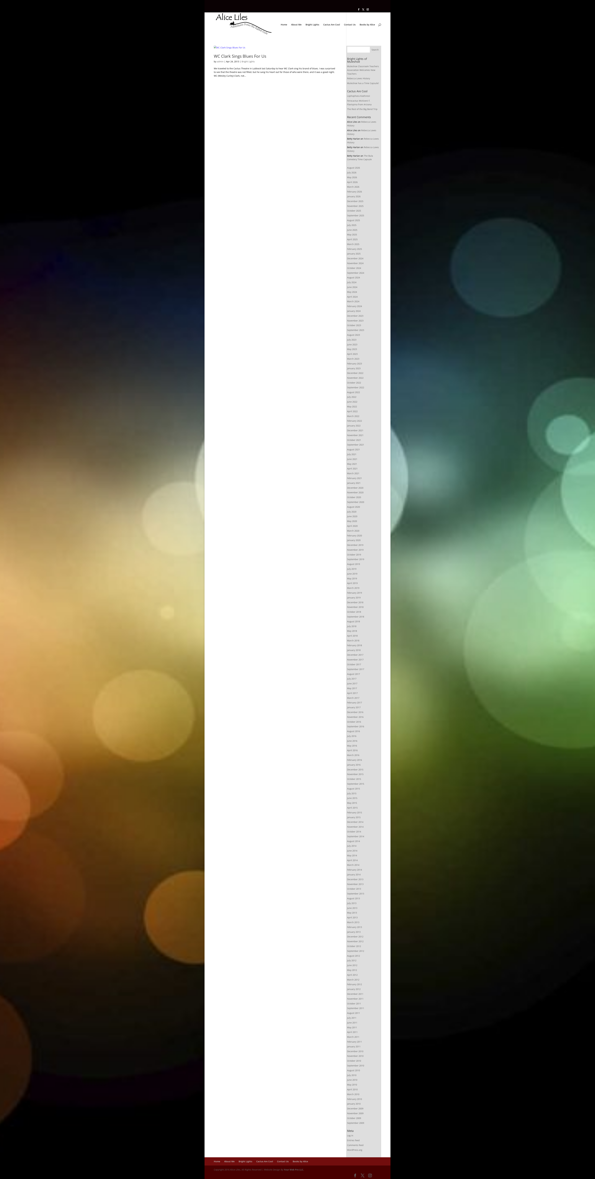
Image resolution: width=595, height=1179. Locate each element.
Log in (350, 1135)
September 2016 (355, 726)
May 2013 (352, 912)
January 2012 (354, 989)
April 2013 (352, 917)
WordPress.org (354, 1149)
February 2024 (354, 306)
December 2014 (355, 821)
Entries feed (353, 1140)
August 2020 (353, 506)
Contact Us (350, 25)
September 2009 (355, 1122)
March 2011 (353, 1036)
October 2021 (354, 440)
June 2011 (352, 1022)
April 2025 (352, 239)
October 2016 (354, 721)
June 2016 (352, 740)
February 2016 (354, 759)
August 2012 (353, 955)
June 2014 (352, 850)
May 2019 (352, 578)
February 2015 (354, 812)
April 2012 (352, 974)
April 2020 (352, 525)
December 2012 (355, 936)
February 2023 (354, 363)
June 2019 (352, 573)
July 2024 (351, 282)
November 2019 (355, 549)
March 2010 (353, 1094)
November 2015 (355, 774)
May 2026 (352, 177)
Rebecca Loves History (358, 78)
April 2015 (352, 807)
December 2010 (355, 1051)
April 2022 (352, 411)
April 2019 (352, 583)
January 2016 (354, 764)
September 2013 (355, 893)
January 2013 (354, 931)
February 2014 (354, 869)
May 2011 (352, 1027)
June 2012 (352, 965)
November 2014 (355, 826)
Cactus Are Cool (331, 25)
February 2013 (354, 927)
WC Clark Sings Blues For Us (240, 56)
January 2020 (354, 540)
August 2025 (353, 220)
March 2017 (353, 697)
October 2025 (354, 210)
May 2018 (352, 630)
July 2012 (351, 960)
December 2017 (355, 654)
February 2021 (354, 478)
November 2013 (355, 884)
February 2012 (354, 984)
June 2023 (352, 344)
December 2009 (355, 1108)
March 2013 (353, 922)
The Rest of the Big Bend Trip (362, 109)
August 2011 (353, 1013)
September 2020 (355, 502)
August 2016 (353, 731)
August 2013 (353, 898)
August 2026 (353, 167)
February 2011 (354, 1041)
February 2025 (354, 248)
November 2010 (355, 1055)
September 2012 (355, 950)
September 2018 (355, 616)
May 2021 (352, 463)
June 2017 (352, 683)
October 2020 (354, 497)
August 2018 (353, 621)
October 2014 (354, 831)
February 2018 (354, 645)
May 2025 (352, 234)
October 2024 (354, 268)
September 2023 (355, 330)
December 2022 (355, 373)
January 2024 (354, 311)
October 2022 (354, 382)
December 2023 (355, 315)
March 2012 (353, 979)
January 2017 (354, 707)
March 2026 (353, 186)
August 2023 (353, 334)
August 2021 (353, 449)
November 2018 (355, 607)
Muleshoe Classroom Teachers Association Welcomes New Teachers (363, 70)
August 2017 (353, 674)
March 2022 (353, 416)
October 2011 (354, 1003)
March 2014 (353, 864)
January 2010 (354, 1103)
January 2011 (354, 1046)
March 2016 (353, 755)
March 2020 (353, 530)
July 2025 (351, 225)
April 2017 (352, 693)
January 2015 (354, 817)
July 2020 (351, 511)
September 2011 (355, 1008)
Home (284, 25)
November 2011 (355, 998)
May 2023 (352, 349)
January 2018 (354, 650)
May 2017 (352, 688)
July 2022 (351, 396)
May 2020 (352, 521)
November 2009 (355, 1113)
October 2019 (354, 554)
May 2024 (352, 291)
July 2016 (351, 736)
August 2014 (353, 841)
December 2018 (355, 602)
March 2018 (353, 640)
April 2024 (352, 296)
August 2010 (353, 1070)
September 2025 (355, 215)
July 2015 (351, 793)
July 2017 (351, 678)
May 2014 (352, 855)
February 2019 (354, 592)
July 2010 (351, 1075)
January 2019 (354, 597)
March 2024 (353, 301)
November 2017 (355, 659)
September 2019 (355, 559)
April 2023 (352, 353)
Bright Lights (312, 25)
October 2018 (354, 611)
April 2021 (352, 468)
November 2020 (355, 492)
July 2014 (351, 845)
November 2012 (355, 941)
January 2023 (354, 368)
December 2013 (355, 879)
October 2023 (354, 325)
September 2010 (355, 1065)
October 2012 (354, 946)
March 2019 (353, 587)
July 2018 (351, 626)
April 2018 (352, 635)
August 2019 (353, 564)
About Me (296, 25)
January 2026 (354, 196)
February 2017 (354, 702)
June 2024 (352, 287)
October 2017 (354, 664)
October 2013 (354, 888)
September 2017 (355, 669)
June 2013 (352, 908)
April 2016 (352, 750)
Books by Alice (367, 25)
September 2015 (355, 783)
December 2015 (355, 769)
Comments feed (355, 1145)
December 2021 (355, 430)
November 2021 (355, 435)
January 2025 (354, 253)
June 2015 (352, 798)
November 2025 (355, 206)
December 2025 (355, 201)
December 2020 (355, 487)
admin (220, 61)
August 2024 (353, 277)
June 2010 (352, 1079)
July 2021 (351, 454)
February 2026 (354, 191)
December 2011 (355, 993)
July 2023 (351, 339)
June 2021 (352, 459)
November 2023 (355, 320)
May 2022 (352, 406)
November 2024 (355, 263)
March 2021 (353, 473)
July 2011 (351, 1017)
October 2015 (354, 779)
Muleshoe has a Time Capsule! (363, 83)
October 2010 (354, 1060)
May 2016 (352, 745)
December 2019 (355, 545)
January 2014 (354, 874)
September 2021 (355, 444)
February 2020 (354, 535)
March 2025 (353, 244)
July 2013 (351, 903)
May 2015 (352, 802)
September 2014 (355, 836)
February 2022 (354, 420)
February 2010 (354, 1099)
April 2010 (352, 1089)
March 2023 (353, 358)
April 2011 (352, 1032)
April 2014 (352, 860)
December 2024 (355, 258)
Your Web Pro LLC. (294, 1169)
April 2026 (352, 182)
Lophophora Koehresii (358, 95)
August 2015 (353, 788)
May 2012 (352, 970)
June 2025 (352, 229)
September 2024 (355, 272)
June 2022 (352, 401)
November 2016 (355, 716)
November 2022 (355, 377)
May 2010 (352, 1084)
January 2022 (354, 425)
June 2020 (352, 516)
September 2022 (355, 387)
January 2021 (354, 482)
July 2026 (351, 172)
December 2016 (355, 712)
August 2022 (353, 392)
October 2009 (354, 1118)
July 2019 (351, 568)
